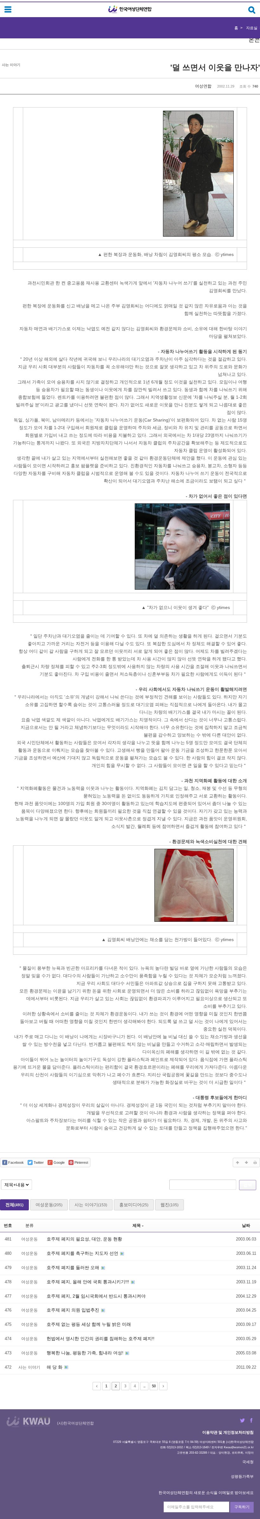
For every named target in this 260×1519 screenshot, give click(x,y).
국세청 (248, 1462)
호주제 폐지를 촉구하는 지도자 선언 (83, 1253)
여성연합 (203, 86)
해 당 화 (55, 1367)
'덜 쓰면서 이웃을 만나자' (215, 67)
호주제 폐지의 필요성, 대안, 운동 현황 (84, 1238)
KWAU (44, 1418)
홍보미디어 (133, 1204)
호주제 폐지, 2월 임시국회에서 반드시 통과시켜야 (96, 1296)
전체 (14, 1204)
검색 (247, 1184)
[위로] (237, 1162)
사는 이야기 (91, 1204)
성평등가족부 (242, 1476)
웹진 (169, 1204)
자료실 (251, 28)
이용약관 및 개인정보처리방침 (228, 1432)
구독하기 (242, 1507)
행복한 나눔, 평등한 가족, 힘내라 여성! (86, 1352)
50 (154, 1386)
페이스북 (251, 1420)
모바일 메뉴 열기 (8, 9)
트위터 (242, 1420)
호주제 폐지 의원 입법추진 (74, 1310)
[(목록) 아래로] (246, 1162)
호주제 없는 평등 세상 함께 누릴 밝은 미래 (89, 1324)
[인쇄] (255, 1162)
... (144, 1386)
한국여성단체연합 (130, 9)
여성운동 (49, 1204)
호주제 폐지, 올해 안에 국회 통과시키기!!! (88, 1281)
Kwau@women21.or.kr (239, 1447)
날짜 (246, 1225)
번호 (8, 1225)
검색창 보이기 (252, 10)
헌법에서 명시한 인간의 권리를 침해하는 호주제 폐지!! (100, 1338)
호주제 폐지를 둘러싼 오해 (74, 1267)
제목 (137, 1225)
